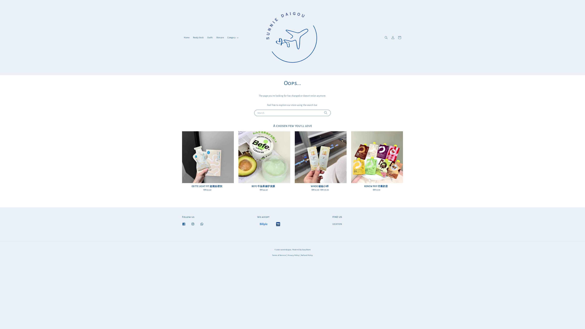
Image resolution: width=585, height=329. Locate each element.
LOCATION (337, 224)
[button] (386, 37)
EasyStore (306, 250)
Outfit (210, 38)
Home (186, 38)
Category (231, 38)
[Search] (326, 113)
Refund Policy (307, 255)
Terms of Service (279, 255)
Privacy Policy (294, 255)
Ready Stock (198, 38)
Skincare (220, 38)
